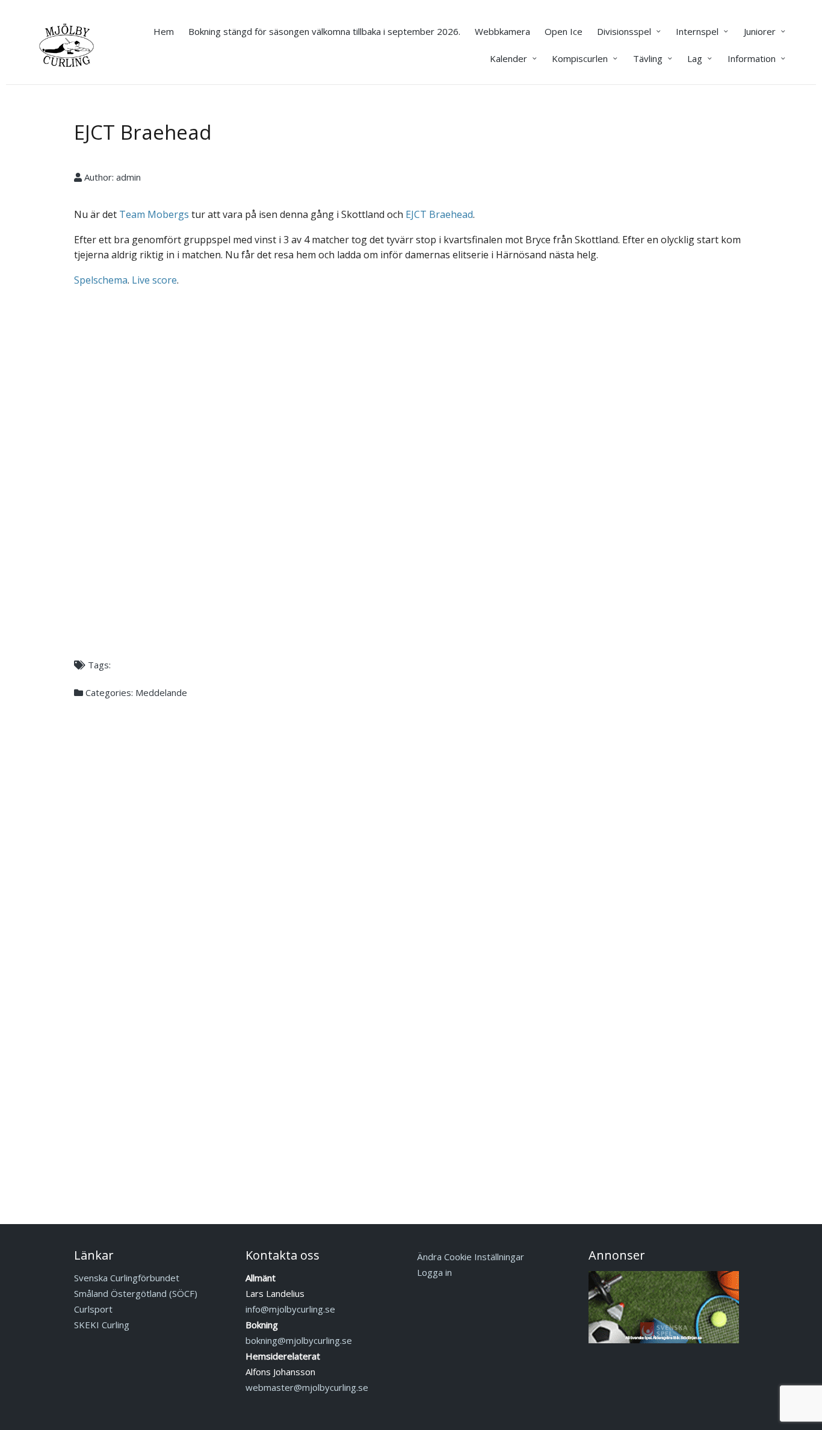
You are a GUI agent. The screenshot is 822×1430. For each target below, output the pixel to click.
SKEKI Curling (101, 1325)
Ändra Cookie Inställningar (470, 1257)
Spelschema (101, 280)
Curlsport (93, 1309)
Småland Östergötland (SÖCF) (135, 1293)
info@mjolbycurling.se (290, 1309)
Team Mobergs (154, 214)
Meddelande (161, 692)
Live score (154, 280)
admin (128, 177)
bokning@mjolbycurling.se (299, 1340)
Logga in (434, 1272)
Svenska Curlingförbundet (126, 1278)
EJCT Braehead (143, 132)
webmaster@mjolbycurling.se (307, 1387)
